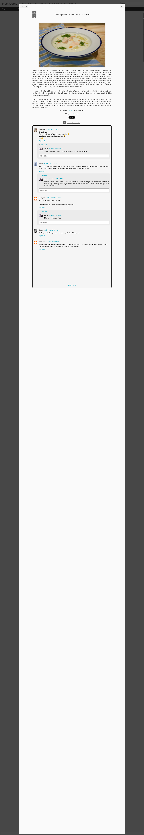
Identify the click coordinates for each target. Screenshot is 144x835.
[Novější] (22, 6)
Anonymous (42, 197)
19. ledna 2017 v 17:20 (55, 179)
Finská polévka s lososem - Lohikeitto (72, 14)
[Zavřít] (122, 6)
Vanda (70, 111)
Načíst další (72, 285)
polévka (72, 114)
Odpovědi (43, 145)
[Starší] (26, 6)
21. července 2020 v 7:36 (51, 230)
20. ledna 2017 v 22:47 (54, 197)
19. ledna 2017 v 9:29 (51, 129)
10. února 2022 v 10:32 (52, 241)
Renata (40, 230)
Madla (40, 163)
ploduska (41, 129)
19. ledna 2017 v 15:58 (50, 163)
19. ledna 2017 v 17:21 (55, 148)
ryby (77, 114)
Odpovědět (41, 141)
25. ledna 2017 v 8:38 (55, 215)
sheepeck (41, 241)
